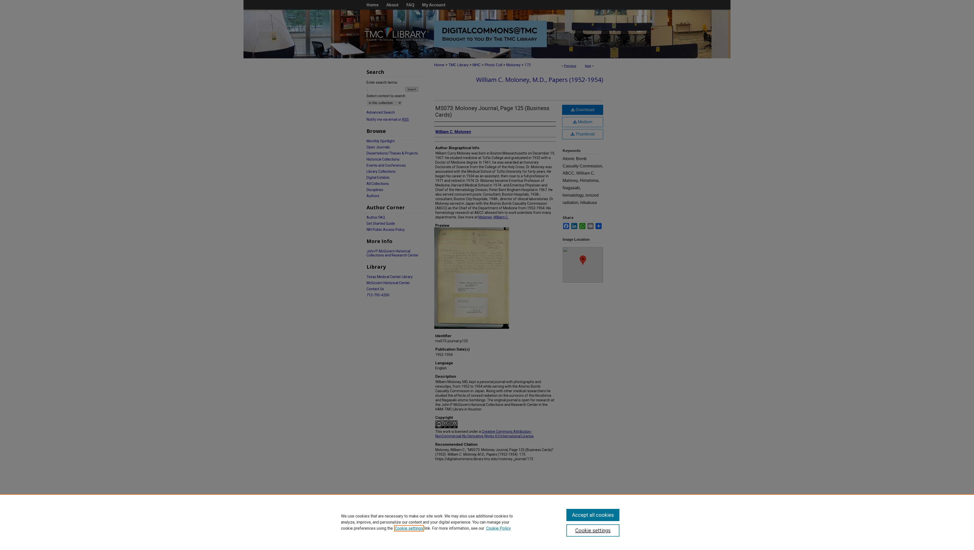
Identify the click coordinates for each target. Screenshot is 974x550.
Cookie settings (409, 528)
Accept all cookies (593, 515)
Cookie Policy (498, 528)
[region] (487, 522)
